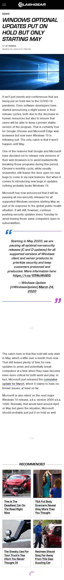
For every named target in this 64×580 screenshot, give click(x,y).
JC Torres (10, 46)
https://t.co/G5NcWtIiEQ (31, 275)
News (6, 14)
